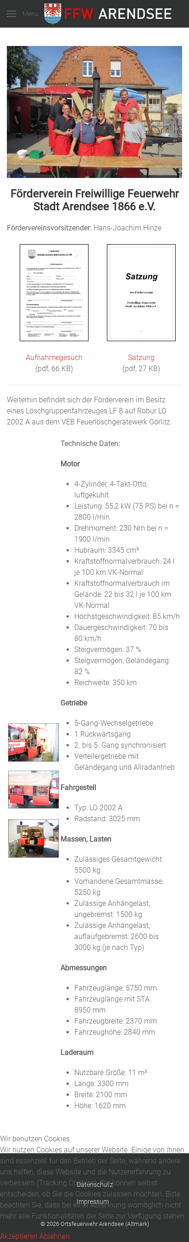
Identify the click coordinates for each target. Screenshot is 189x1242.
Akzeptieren (19, 1236)
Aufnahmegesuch (54, 357)
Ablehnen (54, 1236)
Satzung (141, 357)
